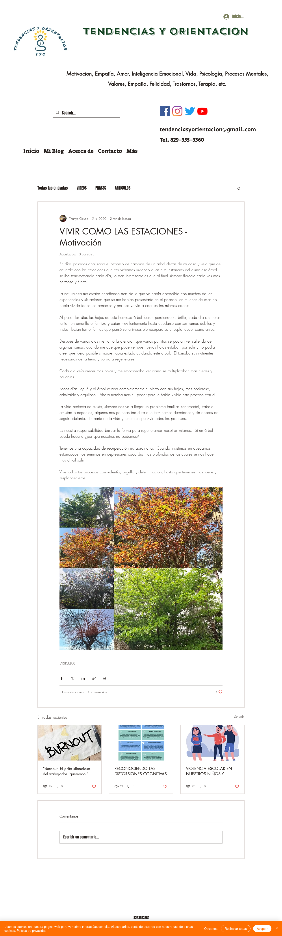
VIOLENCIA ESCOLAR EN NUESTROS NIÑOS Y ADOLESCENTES (209, 771)
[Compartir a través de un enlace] (94, 678)
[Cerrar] (276, 928)
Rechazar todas (236, 928)
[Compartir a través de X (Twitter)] (72, 678)
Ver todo (239, 716)
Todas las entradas (52, 188)
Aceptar (262, 928)
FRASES (100, 188)
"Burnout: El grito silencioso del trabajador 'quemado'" (66, 771)
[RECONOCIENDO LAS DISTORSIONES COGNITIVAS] (141, 743)
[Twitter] (190, 111)
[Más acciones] (220, 218)
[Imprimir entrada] (105, 678)
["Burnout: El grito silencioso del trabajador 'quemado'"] (69, 743)
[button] (53, 151)
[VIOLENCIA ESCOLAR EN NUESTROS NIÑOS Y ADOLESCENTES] (212, 743)
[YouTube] (202, 111)
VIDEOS (82, 188)
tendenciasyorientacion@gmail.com (208, 130)
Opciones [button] (210, 928)
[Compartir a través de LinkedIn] (83, 678)
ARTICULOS (122, 188)
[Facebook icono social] (165, 111)
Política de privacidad (31, 930)
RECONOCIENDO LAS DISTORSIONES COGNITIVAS (141, 771)
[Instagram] (177, 111)
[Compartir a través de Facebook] (61, 678)
